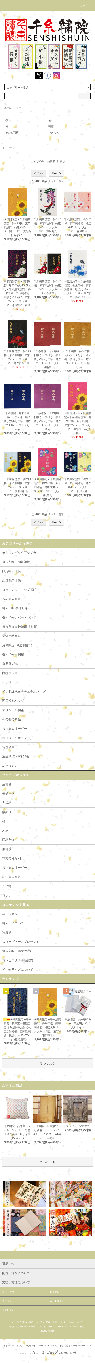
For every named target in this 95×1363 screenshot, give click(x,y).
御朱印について (13, 923)
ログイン (7, 1301)
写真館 (6, 932)
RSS (43, 1331)
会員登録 (54, 1291)
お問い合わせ (9, 1310)
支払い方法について (32, 1322)
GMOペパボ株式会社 (60, 1345)
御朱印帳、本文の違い (17, 951)
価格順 (51, 161)
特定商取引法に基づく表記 (22, 1326)
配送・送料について (56, 1322)
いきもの (53, 132)
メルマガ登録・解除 (74, 1326)
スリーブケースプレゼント (20, 941)
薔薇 (51, 126)
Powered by (25, 1353)
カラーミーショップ (13, 1345)
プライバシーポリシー (50, 1326)
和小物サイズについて (17, 969)
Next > (56, 173)
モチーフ (18, 108)
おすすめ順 (37, 161)
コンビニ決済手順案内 (17, 960)
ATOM (51, 1331)
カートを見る (57, 1301)
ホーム (7, 108)
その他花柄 (12, 132)
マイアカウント (10, 1291)
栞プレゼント (11, 914)
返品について (75, 1322)
